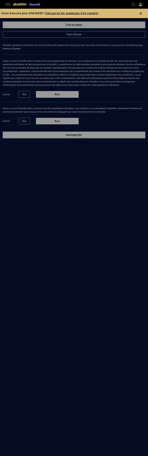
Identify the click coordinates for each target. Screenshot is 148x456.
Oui (24, 94)
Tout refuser (74, 34)
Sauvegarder (74, 134)
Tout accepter (74, 24)
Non (57, 94)
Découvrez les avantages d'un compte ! (72, 13)
